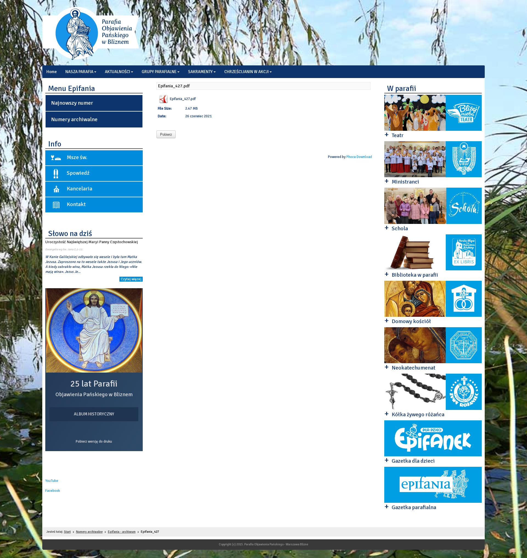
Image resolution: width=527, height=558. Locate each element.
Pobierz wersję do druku (94, 441)
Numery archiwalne (74, 119)
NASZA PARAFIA (79, 71)
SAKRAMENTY (200, 71)
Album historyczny (94, 414)
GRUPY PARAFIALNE (159, 71)
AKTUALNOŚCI (117, 71)
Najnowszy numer (72, 102)
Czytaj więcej (131, 279)
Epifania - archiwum (122, 532)
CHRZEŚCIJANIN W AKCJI (246, 71)
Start (67, 532)
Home (51, 71)
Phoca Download (359, 157)
